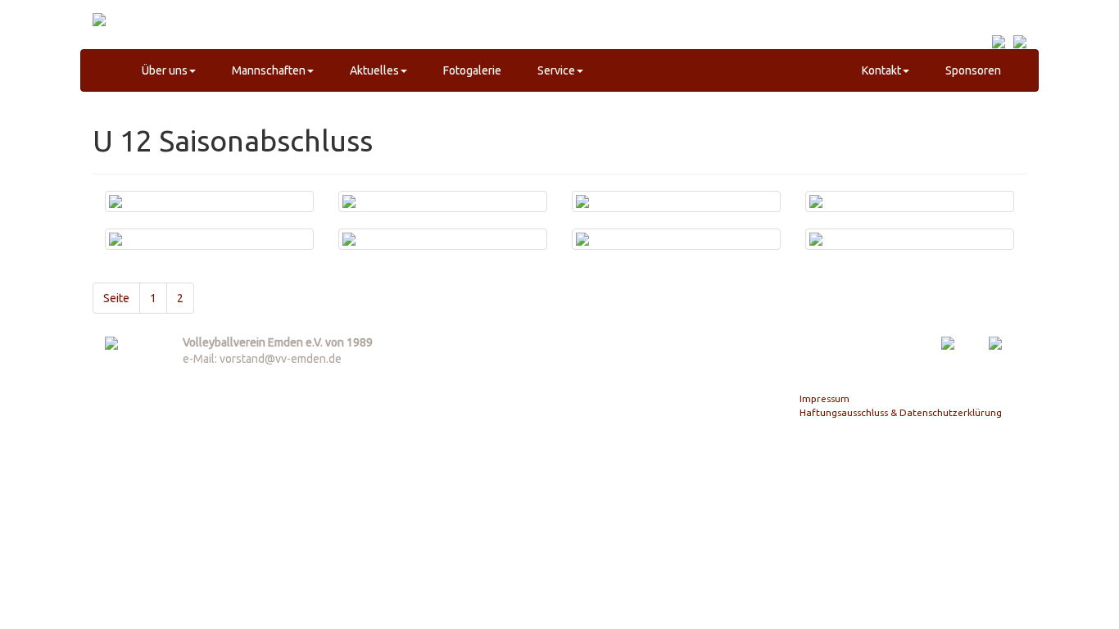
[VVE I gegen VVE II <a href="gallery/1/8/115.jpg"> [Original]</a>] (676, 210)
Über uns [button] (163, 70)
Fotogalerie (471, 70)
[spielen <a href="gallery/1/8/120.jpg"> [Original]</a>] (909, 247)
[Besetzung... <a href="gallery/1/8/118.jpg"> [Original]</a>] (443, 247)
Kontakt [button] (880, 70)
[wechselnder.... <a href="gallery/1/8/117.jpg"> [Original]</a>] (209, 247)
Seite (116, 298)
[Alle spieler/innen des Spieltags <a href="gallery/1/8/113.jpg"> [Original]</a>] (209, 210)
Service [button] (555, 70)
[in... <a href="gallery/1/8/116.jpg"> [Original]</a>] (909, 210)
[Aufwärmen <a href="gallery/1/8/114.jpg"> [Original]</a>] (443, 210)
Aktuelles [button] (373, 70)
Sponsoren (972, 70)
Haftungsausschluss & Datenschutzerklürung (901, 412)
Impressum (824, 398)
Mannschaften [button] (267, 70)
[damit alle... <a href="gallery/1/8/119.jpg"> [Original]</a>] (676, 247)
